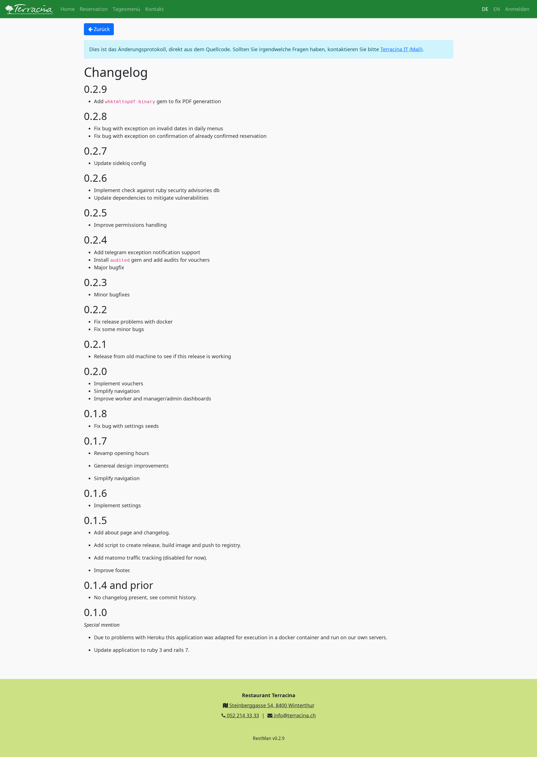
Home (67, 9)
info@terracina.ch (294, 715)
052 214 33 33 (242, 715)
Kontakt (154, 9)
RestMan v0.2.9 (268, 738)
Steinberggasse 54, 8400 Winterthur (271, 705)
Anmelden (517, 9)
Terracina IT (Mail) (401, 49)
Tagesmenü (126, 9)
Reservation (94, 9)
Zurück (101, 29)
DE (485, 9)
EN (496, 9)
